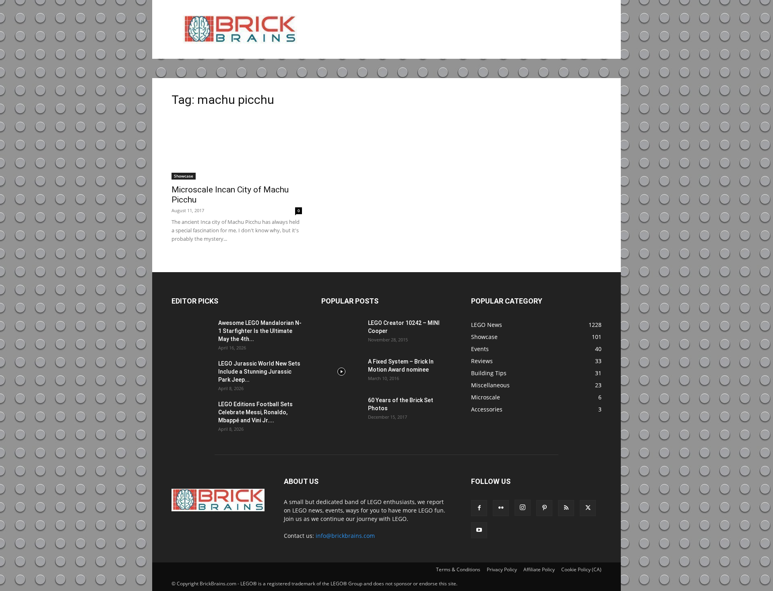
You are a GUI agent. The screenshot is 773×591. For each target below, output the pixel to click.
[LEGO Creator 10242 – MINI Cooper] (341, 333)
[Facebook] (479, 508)
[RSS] (566, 508)
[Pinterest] (544, 508)
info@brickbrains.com (345, 535)
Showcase (183, 176)
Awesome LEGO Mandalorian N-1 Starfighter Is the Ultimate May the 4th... (260, 331)
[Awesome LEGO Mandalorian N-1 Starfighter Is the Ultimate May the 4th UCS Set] (192, 333)
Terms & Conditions (458, 569)
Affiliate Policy (539, 569)
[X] (588, 508)
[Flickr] (501, 508)
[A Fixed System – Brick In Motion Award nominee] (341, 371)
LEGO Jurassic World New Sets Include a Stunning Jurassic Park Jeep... (259, 371)
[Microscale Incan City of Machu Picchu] (237, 147)
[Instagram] (523, 508)
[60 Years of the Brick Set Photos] (341, 410)
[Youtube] (479, 530)
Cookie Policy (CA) (581, 569)
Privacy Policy (502, 569)
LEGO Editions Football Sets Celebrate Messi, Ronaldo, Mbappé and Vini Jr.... (255, 412)
